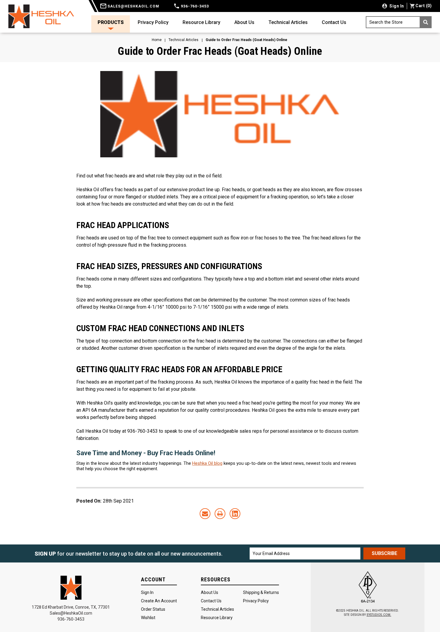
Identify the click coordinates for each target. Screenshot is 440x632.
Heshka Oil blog (207, 463)
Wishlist (148, 617)
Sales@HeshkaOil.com (71, 613)
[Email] (205, 514)
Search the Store (386, 22)
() (423, 5)
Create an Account (159, 600)
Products (111, 22)
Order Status (153, 609)
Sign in (396, 6)
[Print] (220, 514)
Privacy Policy (153, 22)
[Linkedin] (235, 514)
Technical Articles (288, 22)
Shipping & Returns (261, 592)
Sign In (147, 592)
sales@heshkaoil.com (132, 6)
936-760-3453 (194, 6)
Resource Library (201, 22)
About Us (244, 22)
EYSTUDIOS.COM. (379, 614)
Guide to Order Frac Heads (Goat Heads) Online (220, 51)
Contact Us (334, 22)
